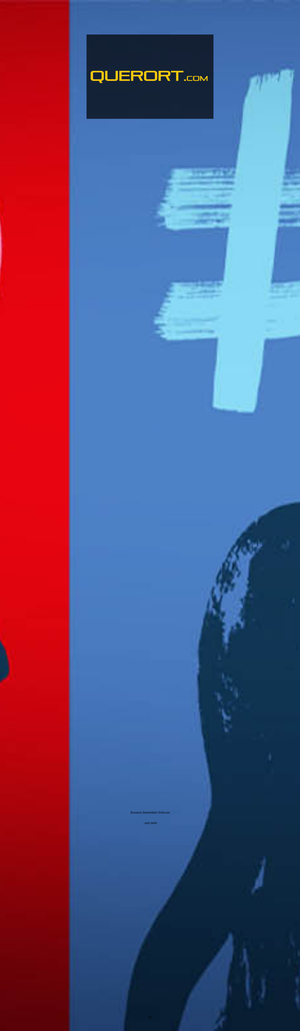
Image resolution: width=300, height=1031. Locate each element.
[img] (150, 515)
